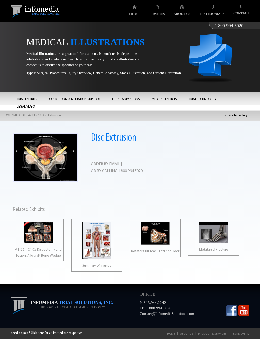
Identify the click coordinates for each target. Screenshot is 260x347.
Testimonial (240, 333)
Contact (241, 13)
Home (134, 14)
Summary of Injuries (96, 266)
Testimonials (211, 14)
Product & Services (212, 333)
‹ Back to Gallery (236, 115)
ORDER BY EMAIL (105, 164)
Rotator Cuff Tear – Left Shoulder (155, 251)
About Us (182, 14)
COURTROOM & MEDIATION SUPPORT (74, 99)
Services (157, 14)
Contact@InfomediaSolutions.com (167, 314)
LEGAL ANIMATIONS (126, 99)
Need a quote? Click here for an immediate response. (47, 333)
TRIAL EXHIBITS (27, 99)
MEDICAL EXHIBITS (164, 99)
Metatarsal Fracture (213, 250)
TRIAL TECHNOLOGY (202, 99)
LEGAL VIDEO (26, 106)
